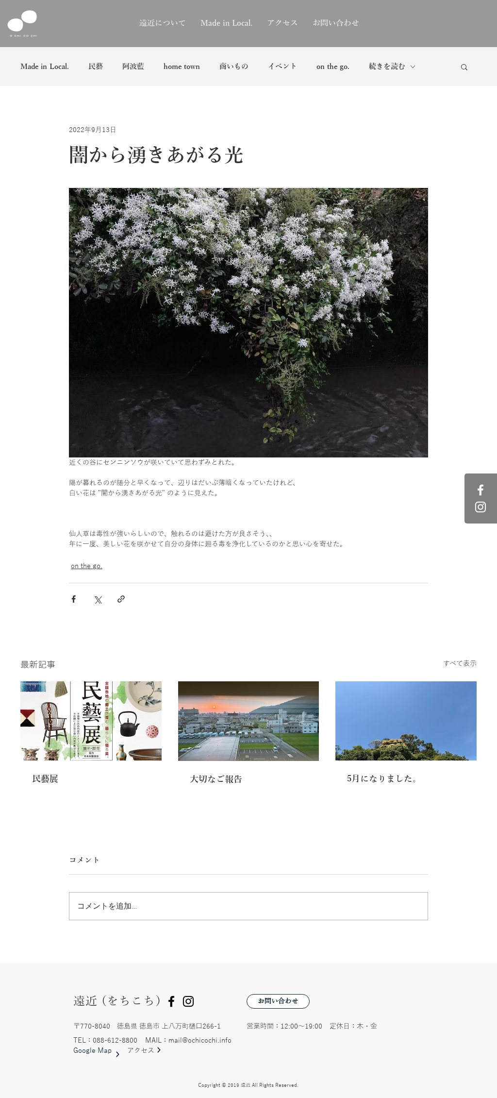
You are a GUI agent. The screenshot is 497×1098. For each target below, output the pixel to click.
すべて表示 (460, 663)
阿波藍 (133, 66)
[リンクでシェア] (121, 599)
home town (182, 66)
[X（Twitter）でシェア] (97, 599)
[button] (464, 66)
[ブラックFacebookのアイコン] (171, 1001)
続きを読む (387, 66)
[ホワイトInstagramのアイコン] (480, 507)
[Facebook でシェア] (73, 599)
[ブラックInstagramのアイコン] (188, 1001)
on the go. (332, 66)
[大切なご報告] (248, 721)
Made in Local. (44, 66)
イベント (282, 66)
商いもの (233, 66)
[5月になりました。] (406, 720)
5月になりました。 (384, 779)
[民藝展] (91, 720)
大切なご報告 (216, 779)
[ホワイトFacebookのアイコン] (480, 490)
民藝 (95, 66)
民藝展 (45, 779)
